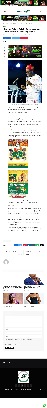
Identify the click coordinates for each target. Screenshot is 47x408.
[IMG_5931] (23, 5)
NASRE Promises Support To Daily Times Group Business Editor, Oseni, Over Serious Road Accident (34, 253)
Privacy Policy (24, 390)
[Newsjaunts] (23, 11)
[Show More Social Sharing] (29, 38)
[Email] (4, 56)
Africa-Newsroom (34, 390)
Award (39, 389)
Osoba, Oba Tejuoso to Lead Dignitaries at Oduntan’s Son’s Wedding (12, 305)
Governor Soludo (7, 240)
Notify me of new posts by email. (12, 344)
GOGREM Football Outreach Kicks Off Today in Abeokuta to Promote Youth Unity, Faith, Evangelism (12, 287)
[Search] (42, 11)
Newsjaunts (9, 34)
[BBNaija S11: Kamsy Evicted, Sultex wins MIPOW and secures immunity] (34, 298)
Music (35, 389)
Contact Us (11, 390)
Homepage (7, 389)
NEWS (7, 23)
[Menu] (5, 11)
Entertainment (28, 389)
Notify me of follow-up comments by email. (14, 341)
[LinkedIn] (4, 50)
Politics (22, 389)
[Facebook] (4, 44)
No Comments (16, 34)
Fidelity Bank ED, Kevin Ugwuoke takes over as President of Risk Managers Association (13, 253)
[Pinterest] (4, 53)
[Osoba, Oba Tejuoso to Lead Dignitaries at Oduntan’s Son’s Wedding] (13, 298)
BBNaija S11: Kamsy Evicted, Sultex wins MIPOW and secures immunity (32, 305)
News (12, 389)
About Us (18, 390)
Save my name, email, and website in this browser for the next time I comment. (21, 339)
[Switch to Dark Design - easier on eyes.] (40, 11)
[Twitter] (4, 47)
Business (17, 389)
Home (4, 23)
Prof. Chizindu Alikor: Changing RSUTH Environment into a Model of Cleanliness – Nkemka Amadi (33, 287)
